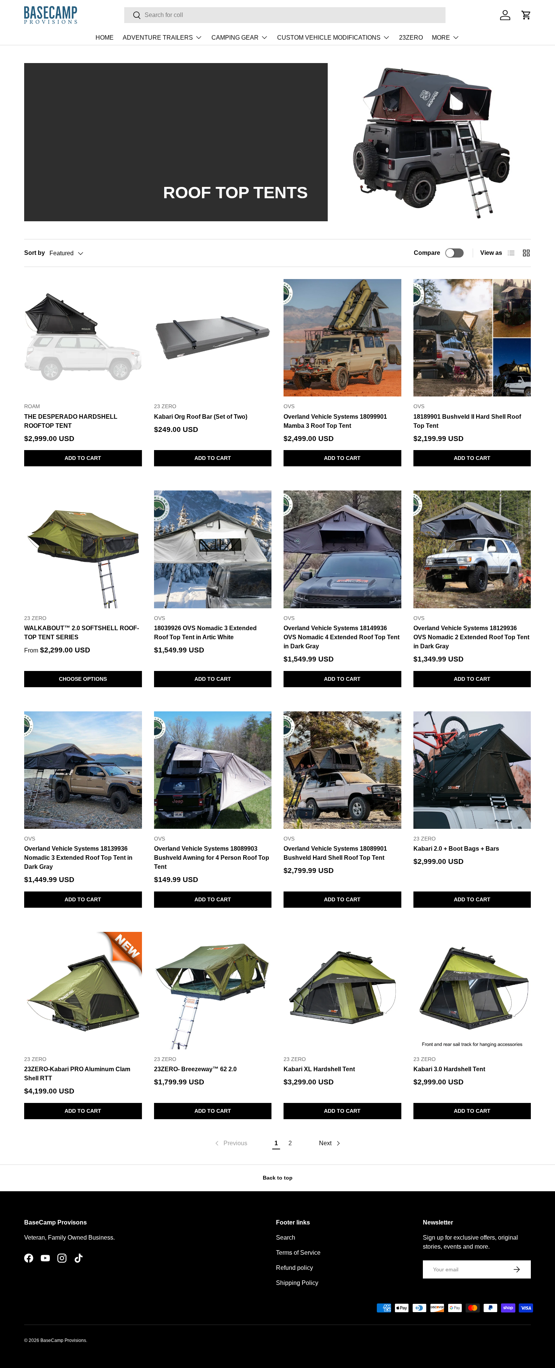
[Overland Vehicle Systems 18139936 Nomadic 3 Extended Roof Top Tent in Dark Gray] (83, 770)
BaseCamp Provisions (63, 1340)
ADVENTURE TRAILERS (158, 37)
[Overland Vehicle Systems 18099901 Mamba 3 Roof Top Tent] (342, 338)
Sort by (34, 253)
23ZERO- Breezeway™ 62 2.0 (195, 1069)
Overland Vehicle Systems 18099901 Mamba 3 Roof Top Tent (335, 421)
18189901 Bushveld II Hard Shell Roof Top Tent (467, 421)
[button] (526, 15)
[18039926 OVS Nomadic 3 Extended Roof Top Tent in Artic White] (213, 549)
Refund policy (294, 1268)
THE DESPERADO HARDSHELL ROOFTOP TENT (70, 421)
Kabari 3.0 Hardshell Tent (449, 1069)
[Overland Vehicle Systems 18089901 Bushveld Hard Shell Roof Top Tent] (342, 770)
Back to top (278, 1178)
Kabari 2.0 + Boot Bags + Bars (456, 848)
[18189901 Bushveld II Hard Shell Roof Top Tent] (472, 338)
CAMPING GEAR (235, 37)
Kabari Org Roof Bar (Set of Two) (200, 416)
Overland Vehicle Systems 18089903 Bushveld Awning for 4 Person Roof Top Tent (211, 857)
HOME (105, 37)
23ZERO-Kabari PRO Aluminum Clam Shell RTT (77, 1073)
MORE (441, 37)
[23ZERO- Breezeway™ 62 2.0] (213, 991)
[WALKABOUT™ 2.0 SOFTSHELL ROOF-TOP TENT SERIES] (83, 549)
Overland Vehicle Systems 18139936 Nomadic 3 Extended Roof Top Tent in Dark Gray (78, 857)
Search (285, 1237)
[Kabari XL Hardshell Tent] (342, 991)
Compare (427, 253)
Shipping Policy (297, 1283)
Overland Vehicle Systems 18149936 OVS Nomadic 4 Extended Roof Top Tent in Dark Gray (341, 637)
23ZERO (411, 37)
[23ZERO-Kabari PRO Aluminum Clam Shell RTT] (83, 991)
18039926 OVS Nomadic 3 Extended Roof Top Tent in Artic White (205, 632)
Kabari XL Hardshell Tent (319, 1069)
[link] (230, 1143)
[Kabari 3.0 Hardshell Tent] (472, 991)
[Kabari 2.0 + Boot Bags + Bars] (472, 770)
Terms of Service (298, 1252)
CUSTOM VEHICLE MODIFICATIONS (329, 37)
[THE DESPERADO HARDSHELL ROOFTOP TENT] (83, 338)
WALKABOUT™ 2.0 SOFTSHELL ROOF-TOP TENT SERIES (81, 632)
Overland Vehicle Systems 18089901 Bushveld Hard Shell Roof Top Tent (335, 853)
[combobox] (285, 15)
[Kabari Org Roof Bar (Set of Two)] (213, 338)
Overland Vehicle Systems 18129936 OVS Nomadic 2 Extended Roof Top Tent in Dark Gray (471, 637)
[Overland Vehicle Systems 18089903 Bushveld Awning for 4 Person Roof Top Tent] (213, 770)
